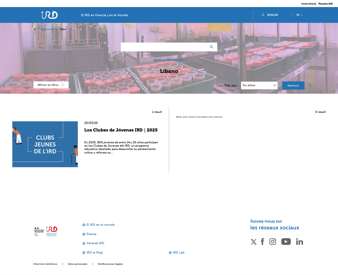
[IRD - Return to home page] (49, 15)
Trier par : (231, 85)
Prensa (91, 234)
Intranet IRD (95, 243)
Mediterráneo (47, 29)
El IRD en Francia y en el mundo (104, 15)
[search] (277, 15)
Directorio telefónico (45, 264)
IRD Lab (178, 252)
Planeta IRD (325, 4)
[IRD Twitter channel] (253, 241)
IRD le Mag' (94, 252)
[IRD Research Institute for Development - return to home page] (45, 231)
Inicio (34, 29)
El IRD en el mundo (100, 224)
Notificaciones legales (110, 264)
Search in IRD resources (169, 59)
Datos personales (77, 264)
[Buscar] (212, 47)
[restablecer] (203, 47)
